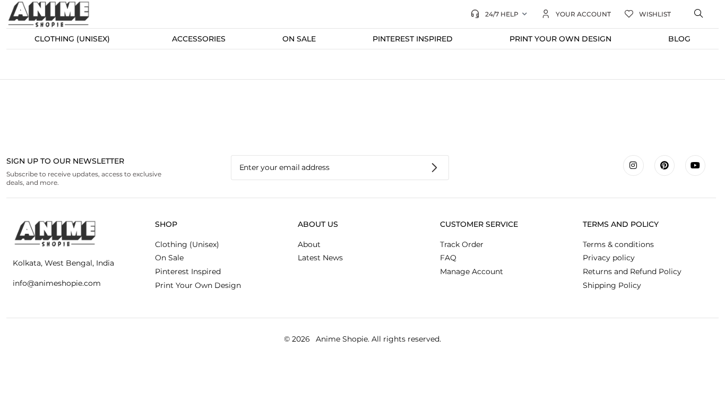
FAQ (448, 257)
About (309, 244)
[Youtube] (695, 165)
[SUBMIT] (435, 167)
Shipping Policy (612, 285)
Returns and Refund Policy (632, 271)
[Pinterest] (664, 165)
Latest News (320, 257)
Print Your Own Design (560, 39)
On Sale (299, 39)
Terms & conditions (618, 244)
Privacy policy (609, 257)
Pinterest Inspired (413, 39)
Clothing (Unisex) (72, 39)
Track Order (462, 244)
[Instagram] (633, 165)
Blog (679, 39)
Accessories (199, 39)
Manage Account (471, 271)
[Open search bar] (699, 14)
